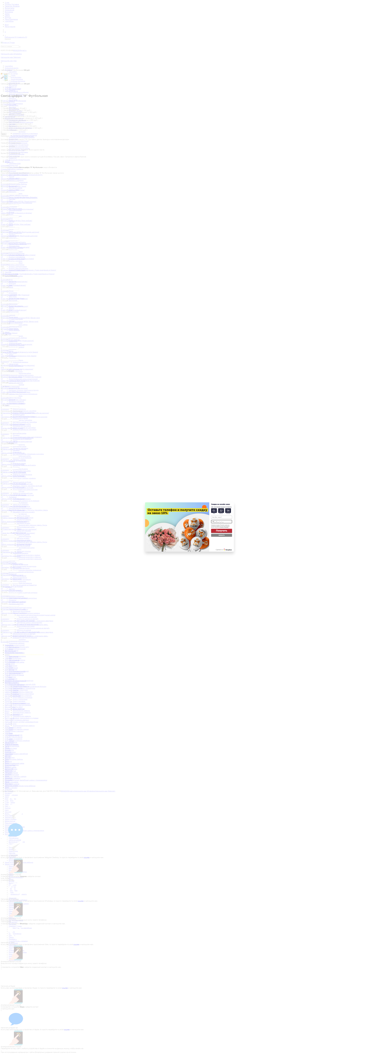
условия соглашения (224, 527)
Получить (221, 530)
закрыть (222, 535)
